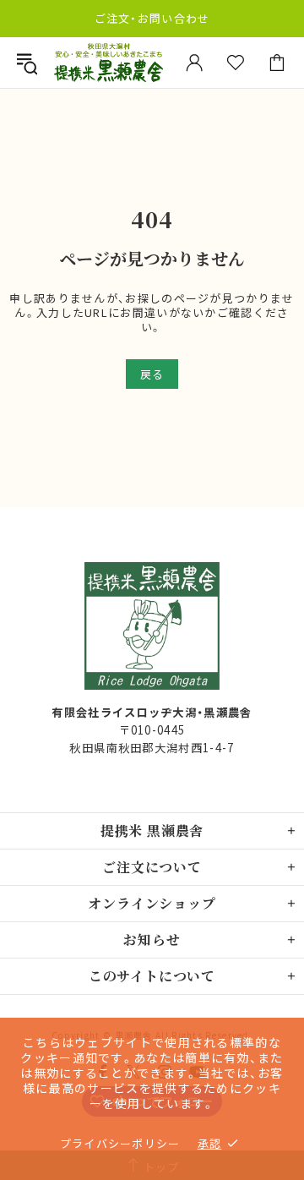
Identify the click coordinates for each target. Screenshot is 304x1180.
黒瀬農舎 (108, 62)
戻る (151, 374)
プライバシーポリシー (120, 1143)
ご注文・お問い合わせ (152, 18)
